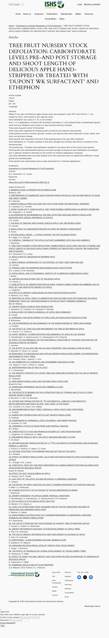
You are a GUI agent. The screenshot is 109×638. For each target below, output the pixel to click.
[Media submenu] (81, 13)
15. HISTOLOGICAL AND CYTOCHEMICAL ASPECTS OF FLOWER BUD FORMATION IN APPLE (48, 273)
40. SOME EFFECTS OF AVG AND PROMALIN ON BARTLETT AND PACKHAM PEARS (45, 432)
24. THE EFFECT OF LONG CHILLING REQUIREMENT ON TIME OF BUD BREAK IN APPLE (46, 329)
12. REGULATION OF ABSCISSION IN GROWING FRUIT (32, 257)
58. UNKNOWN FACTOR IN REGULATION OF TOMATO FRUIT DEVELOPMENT (42, 545)
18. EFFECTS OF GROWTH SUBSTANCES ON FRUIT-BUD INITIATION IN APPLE (42, 293)
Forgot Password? (7, 623)
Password (4, 620)
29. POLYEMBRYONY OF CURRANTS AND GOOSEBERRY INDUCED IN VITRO (41, 362)
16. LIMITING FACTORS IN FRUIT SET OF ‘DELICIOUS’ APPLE (34, 279)
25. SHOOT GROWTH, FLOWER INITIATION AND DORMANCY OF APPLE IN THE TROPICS (47, 334)
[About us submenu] (31, 13)
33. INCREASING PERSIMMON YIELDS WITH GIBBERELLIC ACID (36, 387)
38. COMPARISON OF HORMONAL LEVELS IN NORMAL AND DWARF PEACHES (43, 420)
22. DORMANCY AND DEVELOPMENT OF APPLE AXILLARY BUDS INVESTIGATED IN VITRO (48, 318)
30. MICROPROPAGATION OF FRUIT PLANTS (28, 368)
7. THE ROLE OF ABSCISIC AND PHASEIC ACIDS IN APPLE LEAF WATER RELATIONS (45, 223)
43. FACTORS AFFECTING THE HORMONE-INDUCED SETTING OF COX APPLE (42, 451)
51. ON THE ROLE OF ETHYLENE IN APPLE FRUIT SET (32, 501)
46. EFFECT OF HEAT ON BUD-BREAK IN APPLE (29, 473)
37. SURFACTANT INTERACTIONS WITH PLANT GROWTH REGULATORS (40, 415)
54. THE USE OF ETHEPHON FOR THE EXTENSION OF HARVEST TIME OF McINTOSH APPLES (49, 523)
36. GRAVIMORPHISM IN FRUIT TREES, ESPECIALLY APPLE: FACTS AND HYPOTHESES (46, 409)
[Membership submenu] (72, 13)
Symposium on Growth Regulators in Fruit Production (38, 26)
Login (2, 626)
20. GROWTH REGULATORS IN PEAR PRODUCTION (31, 307)
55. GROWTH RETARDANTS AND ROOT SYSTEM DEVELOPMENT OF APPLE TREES (44, 529)
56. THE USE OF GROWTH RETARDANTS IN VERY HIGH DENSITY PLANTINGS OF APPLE (47, 534)
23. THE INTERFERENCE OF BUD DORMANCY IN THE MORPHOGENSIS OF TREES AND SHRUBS (50, 323)
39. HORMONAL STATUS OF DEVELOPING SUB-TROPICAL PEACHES (38, 426)
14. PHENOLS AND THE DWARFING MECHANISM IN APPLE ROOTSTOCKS (40, 268)
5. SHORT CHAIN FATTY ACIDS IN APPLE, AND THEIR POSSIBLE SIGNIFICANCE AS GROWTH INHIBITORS (54, 209)
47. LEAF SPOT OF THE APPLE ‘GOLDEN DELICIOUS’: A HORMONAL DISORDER (43, 479)
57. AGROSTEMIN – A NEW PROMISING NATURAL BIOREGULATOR (37, 540)
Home (11, 26)
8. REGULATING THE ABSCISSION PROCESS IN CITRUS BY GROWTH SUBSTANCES (45, 229)
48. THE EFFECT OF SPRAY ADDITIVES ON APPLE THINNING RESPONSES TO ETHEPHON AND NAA (52, 485)
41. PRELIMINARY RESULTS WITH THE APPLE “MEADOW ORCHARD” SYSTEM (42, 437)
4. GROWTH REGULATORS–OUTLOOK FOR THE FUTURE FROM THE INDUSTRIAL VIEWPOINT (49, 204)
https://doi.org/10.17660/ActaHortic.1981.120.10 (29, 182)
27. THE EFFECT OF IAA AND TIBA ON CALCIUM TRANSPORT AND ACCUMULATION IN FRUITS (50, 348)
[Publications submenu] (58, 13)
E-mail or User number (9, 617)
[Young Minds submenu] (56, 18)
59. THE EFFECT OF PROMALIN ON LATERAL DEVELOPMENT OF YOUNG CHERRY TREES (47, 551)
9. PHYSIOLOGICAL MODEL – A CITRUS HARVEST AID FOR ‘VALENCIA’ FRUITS (42, 235)
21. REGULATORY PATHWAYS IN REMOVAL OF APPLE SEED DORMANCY (40, 312)
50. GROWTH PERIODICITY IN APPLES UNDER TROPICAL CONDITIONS (39, 496)
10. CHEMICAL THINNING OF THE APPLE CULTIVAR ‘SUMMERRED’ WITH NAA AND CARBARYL (49, 240)
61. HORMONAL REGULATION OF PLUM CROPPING (31, 565)
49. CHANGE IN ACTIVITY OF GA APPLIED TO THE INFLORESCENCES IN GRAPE (43, 490)
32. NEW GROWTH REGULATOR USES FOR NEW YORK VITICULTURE (38, 381)
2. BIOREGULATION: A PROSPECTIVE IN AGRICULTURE (32, 190)
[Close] (1, 609)
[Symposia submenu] (43, 13)
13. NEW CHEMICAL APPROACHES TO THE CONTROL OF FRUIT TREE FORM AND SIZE (46, 262)
